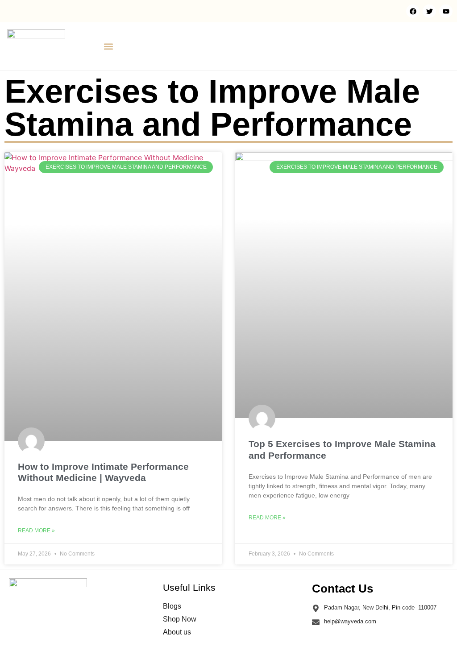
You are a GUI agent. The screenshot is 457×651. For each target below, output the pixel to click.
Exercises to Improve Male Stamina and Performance (212, 108)
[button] (108, 46)
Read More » (36, 530)
